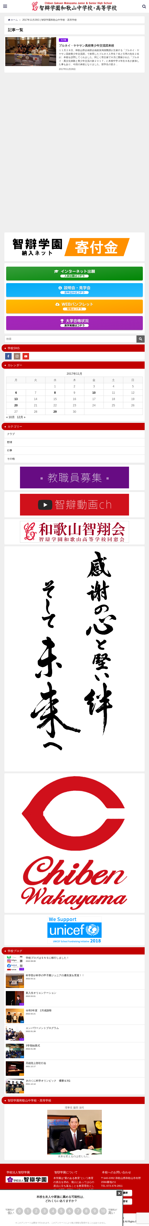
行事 (9, 450)
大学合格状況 (76, 323)
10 (94, 392)
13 (16, 399)
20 (16, 405)
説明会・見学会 (77, 290)
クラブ (11, 434)
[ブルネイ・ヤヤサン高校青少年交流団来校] (74, 54)
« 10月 (10, 417)
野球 (9, 442)
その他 (63, 40)
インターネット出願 (78, 273)
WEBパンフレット (78, 306)
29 (55, 411)
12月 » (21, 417)
